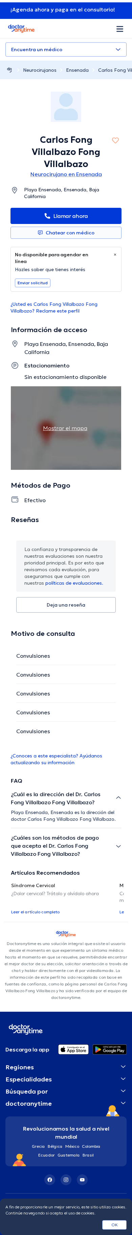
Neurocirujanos (40, 70)
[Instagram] (66, 1179)
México (72, 1146)
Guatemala (69, 1155)
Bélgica (55, 1146)
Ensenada (77, 70)
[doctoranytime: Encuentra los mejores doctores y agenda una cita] (9, 70)
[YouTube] (82, 1179)
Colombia (91, 1146)
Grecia (38, 1146)
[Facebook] (49, 1179)
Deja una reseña (66, 605)
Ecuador (46, 1155)
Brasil (88, 1155)
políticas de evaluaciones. (74, 583)
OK (114, 1224)
